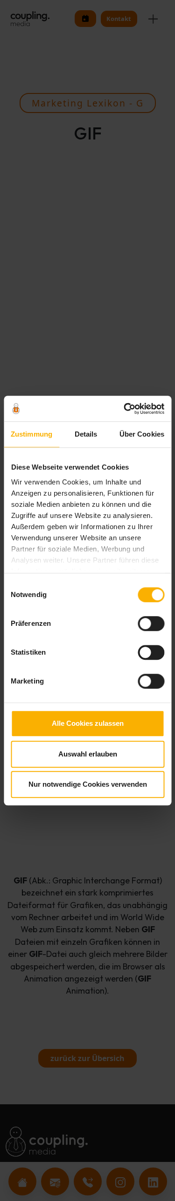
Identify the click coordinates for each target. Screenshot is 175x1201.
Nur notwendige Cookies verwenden (87, 784)
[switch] (151, 623)
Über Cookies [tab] (141, 434)
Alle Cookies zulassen (88, 723)
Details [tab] (86, 434)
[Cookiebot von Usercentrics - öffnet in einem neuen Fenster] (124, 409)
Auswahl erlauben (87, 754)
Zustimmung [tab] (31, 434)
